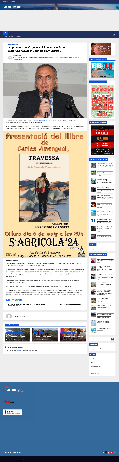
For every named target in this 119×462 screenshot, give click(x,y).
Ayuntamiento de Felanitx (98, 82)
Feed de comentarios (96, 370)
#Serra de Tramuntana (72, 57)
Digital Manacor (12, 6)
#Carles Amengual (27, 57)
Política (72, 33)
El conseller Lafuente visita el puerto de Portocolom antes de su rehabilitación (26, 305)
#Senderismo (62, 57)
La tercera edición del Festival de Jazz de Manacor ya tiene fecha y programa (73, 336)
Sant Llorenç (94, 33)
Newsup (22, 459)
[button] (111, 34)
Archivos (93, 245)
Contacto (103, 459)
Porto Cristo (82, 33)
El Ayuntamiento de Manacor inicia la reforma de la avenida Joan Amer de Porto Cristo (105, 165)
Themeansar (28, 459)
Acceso (92, 354)
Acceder (93, 362)
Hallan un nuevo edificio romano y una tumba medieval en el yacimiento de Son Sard (105, 197)
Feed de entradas (95, 366)
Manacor (56, 33)
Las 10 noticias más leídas (98, 254)
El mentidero (22, 33)
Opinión (64, 33)
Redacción (18, 55)
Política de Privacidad (111, 459)
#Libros (49, 57)
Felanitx (41, 33)
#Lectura (44, 57)
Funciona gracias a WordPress (10, 459)
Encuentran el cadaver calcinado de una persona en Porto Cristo (104, 300)
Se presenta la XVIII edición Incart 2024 (70, 304)
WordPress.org (95, 373)
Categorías (93, 344)
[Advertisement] (59, 20)
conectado (19, 350)
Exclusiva (33, 33)
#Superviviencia (17, 59)
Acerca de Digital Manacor (94, 459)
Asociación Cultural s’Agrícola (40, 120)
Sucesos (18, 36)
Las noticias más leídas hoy (98, 159)
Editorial (12, 33)
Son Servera (9, 36)
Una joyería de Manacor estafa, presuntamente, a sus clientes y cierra (105, 260)
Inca (48, 33)
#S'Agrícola (55, 57)
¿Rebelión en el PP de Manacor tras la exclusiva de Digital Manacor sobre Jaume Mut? (105, 221)
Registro (93, 359)
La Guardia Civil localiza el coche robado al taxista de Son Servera (105, 236)
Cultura (10, 44)
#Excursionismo (37, 57)
